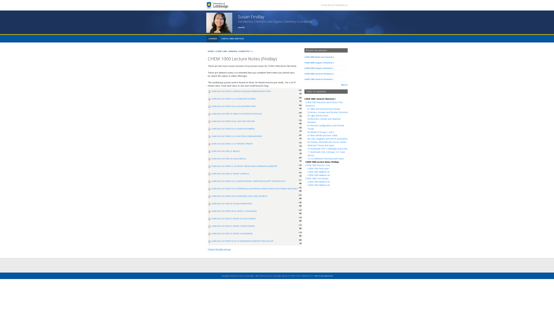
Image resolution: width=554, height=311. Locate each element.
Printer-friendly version (219, 249)
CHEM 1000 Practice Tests (317, 165)
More (343, 85)
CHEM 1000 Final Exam (318, 168)
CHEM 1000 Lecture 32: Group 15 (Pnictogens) (233, 226)
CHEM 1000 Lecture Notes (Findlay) (322, 162)
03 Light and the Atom (317, 115)
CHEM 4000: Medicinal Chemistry (319, 57)
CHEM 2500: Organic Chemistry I (318, 68)
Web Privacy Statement (324, 276)
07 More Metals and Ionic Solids (322, 135)
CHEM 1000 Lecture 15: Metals (225, 151)
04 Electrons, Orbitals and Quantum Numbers (324, 120)
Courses (212, 38)
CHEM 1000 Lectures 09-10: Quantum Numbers (233, 129)
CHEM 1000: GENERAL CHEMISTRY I (233, 51)
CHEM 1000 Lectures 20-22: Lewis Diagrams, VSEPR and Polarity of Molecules (248, 181)
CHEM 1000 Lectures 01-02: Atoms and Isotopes (233, 99)
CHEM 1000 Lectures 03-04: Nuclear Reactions (233, 106)
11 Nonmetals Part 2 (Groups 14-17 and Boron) (326, 154)
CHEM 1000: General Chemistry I (318, 79)
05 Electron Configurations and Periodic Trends (325, 127)
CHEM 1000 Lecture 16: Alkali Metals (228, 159)
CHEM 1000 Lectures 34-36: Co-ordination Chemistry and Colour (242, 241)
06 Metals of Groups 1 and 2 (320, 132)
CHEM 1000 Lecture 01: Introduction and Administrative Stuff (241, 91)
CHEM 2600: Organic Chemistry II (319, 62)
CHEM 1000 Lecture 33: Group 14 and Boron (232, 234)
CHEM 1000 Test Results (317, 178)
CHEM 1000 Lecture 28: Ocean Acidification (231, 204)
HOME (211, 51)
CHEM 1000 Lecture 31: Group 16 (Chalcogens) (233, 219)
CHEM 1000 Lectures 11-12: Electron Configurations (236, 136)
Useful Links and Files (232, 38)
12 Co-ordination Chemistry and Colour (325, 158)
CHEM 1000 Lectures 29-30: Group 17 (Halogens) (234, 211)
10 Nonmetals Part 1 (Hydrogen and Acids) (327, 148)
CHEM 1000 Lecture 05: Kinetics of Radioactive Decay (236, 114)
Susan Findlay (251, 17)
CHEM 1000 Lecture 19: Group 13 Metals (230, 174)
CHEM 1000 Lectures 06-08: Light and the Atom (233, 121)
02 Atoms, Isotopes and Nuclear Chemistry (327, 112)
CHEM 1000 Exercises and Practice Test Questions (323, 104)
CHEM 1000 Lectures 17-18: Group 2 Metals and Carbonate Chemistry (244, 166)
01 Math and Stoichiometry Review (323, 109)
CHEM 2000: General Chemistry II (319, 73)
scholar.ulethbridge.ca (334, 5)
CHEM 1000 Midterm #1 (318, 171)
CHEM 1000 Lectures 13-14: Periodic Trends (232, 144)
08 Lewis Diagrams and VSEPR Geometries (327, 138)
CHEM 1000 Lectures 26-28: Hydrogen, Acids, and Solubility (239, 196)
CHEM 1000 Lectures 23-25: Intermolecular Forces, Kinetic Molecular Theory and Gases (254, 189)
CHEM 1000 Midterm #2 (318, 175)
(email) (241, 27)
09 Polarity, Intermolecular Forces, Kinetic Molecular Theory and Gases (326, 144)
